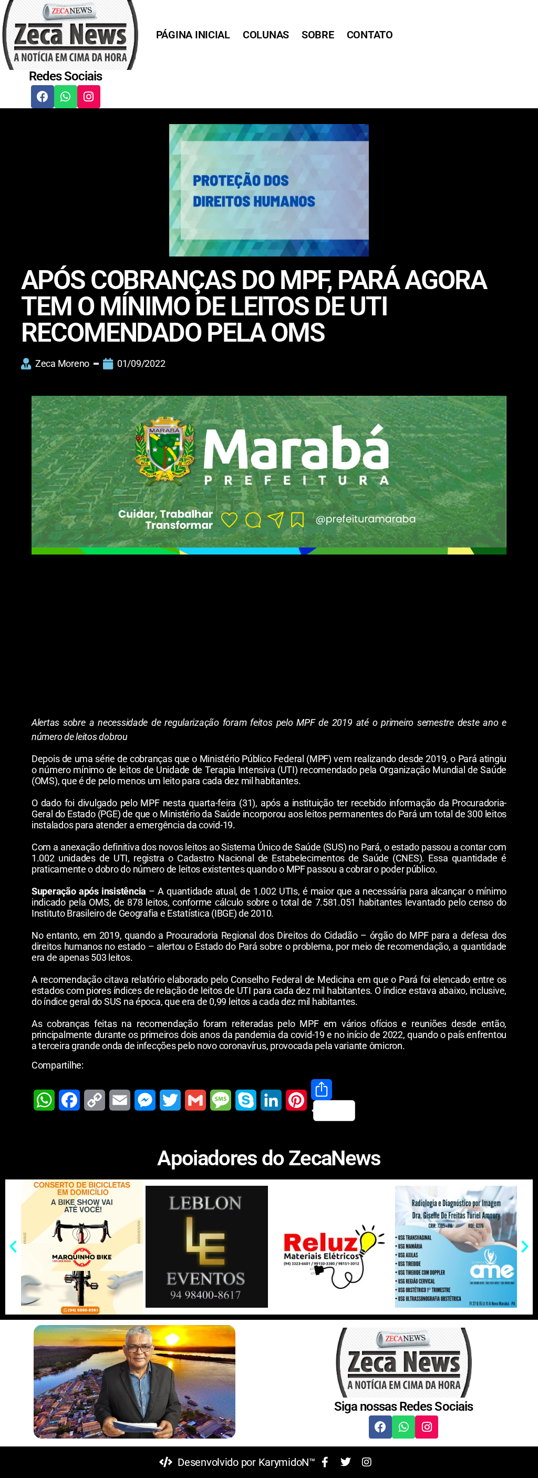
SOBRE (318, 34)
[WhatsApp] (44, 1100)
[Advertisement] (269, 637)
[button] (13, 1247)
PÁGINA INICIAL (193, 34)
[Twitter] (170, 1100)
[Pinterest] (296, 1100)
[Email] (119, 1100)
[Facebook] (42, 96)
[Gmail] (195, 1100)
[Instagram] (88, 96)
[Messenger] (145, 1100)
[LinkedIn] (271, 1100)
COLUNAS (266, 34)
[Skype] (245, 1100)
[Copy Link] (94, 1100)
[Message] (220, 1100)
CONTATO (370, 34)
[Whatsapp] (65, 96)
